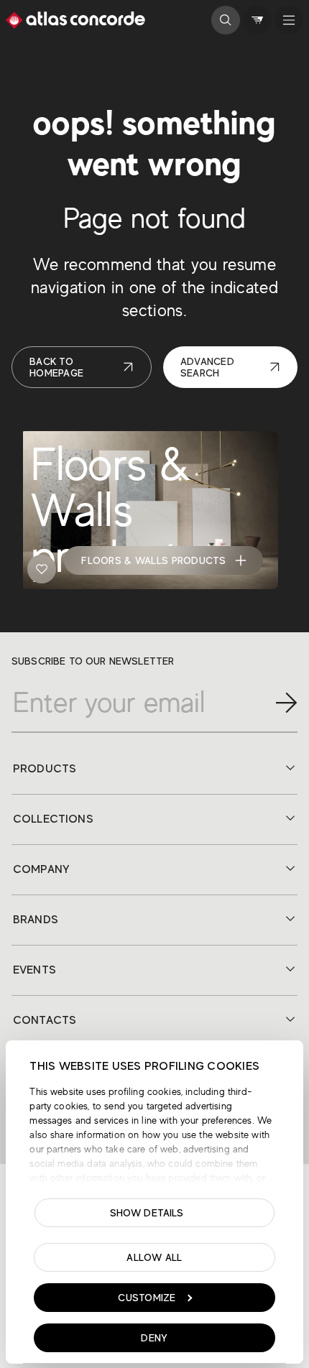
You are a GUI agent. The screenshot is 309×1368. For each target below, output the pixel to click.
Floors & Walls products (153, 560)
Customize (147, 1297)
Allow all (154, 1257)
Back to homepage (56, 367)
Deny (154, 1338)
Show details (147, 1213)
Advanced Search (207, 367)
